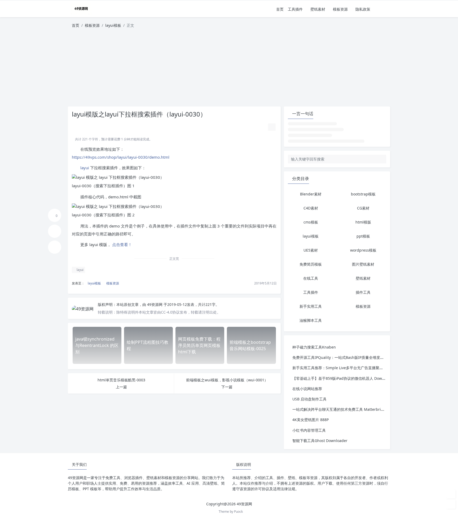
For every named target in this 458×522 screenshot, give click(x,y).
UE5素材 (310, 250)
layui (84, 167)
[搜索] (386, 9)
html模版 (363, 222)
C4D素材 (310, 208)
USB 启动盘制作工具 (309, 398)
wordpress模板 (363, 250)
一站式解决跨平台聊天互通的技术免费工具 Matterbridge (340, 409)
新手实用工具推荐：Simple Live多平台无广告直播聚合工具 (341, 367)
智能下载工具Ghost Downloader (319, 440)
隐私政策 (362, 9)
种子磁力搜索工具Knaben (314, 347)
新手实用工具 (311, 306)
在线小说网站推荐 (307, 388)
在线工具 (310, 278)
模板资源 (340, 9)
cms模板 (310, 222)
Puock (238, 511)
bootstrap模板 (363, 194)
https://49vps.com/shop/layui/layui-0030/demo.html (120, 157)
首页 (280, 9)
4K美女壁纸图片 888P (310, 419)
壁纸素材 (317, 9)
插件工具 (363, 292)
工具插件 (295, 9)
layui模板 (113, 25)
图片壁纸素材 (363, 264)
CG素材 (363, 208)
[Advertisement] (229, 69)
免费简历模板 (311, 264)
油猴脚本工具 (311, 320)
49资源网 (155, 304)
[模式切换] (379, 9)
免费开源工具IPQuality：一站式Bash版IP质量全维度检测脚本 (343, 357)
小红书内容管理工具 (309, 430)
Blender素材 (311, 194)
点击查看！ (121, 244)
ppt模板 (363, 236)
